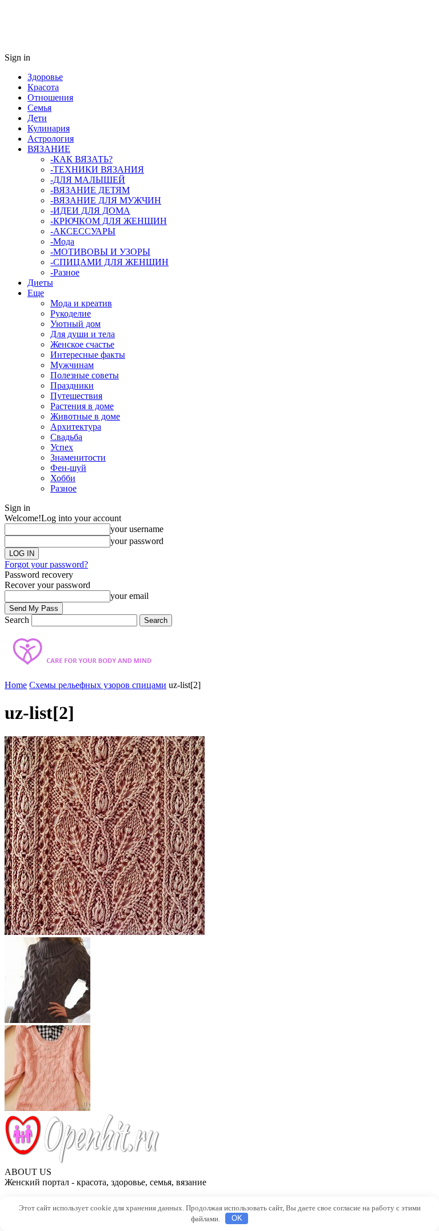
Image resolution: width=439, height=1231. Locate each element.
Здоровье (45, 77)
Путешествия (76, 396)
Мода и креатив (81, 303)
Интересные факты (87, 354)
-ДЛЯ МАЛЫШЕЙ (87, 180)
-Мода (62, 241)
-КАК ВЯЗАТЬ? (81, 159)
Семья (39, 108)
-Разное (64, 272)
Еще (35, 293)
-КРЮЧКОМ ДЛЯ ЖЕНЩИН (108, 221)
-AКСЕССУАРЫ (82, 231)
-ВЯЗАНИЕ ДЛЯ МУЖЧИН (105, 200)
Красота (43, 87)
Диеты (40, 282)
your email (129, 596)
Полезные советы (84, 375)
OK (237, 1218)
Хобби (62, 478)
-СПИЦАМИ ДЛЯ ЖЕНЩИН (109, 262)
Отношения (50, 97)
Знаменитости (78, 457)
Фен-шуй (68, 468)
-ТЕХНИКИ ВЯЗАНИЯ (97, 169)
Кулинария (48, 128)
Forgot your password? (46, 564)
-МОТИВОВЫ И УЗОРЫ (100, 252)
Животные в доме (85, 416)
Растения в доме (82, 406)
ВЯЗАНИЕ (48, 149)
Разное (63, 488)
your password (136, 541)
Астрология (50, 138)
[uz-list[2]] (105, 932)
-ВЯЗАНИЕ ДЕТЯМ (90, 190)
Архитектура (75, 426)
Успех (61, 447)
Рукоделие (70, 313)
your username (136, 529)
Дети (37, 118)
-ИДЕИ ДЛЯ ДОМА (90, 210)
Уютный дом (75, 324)
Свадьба (66, 437)
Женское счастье (82, 344)
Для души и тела (82, 334)
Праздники (72, 385)
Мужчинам (72, 365)
